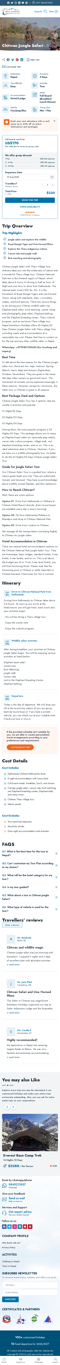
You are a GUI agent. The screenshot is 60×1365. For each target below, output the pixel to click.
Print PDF (35, 60)
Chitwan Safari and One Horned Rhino (29, 994)
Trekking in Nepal (10, 1261)
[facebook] (8, 59)
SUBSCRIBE (10, 1299)
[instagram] (14, 1226)
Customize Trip (13, 67)
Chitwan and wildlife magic (25, 947)
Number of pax (11, 185)
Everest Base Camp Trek (22, 1155)
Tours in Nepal (9, 1266)
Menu (51, 11)
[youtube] (25, 1226)
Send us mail (17, 1198)
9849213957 (17, 1185)
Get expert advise (20, 1212)
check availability (30, 206)
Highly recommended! (22, 1040)
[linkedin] (21, 59)
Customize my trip (20, 747)
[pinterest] (17, 59)
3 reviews (36, 215)
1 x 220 (11, 192)
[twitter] (12, 59)
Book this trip (30, 200)
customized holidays (30, 1337)
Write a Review (12, 925)
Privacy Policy (8, 1247)
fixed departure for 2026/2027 (30, 1344)
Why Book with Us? (11, 1242)
